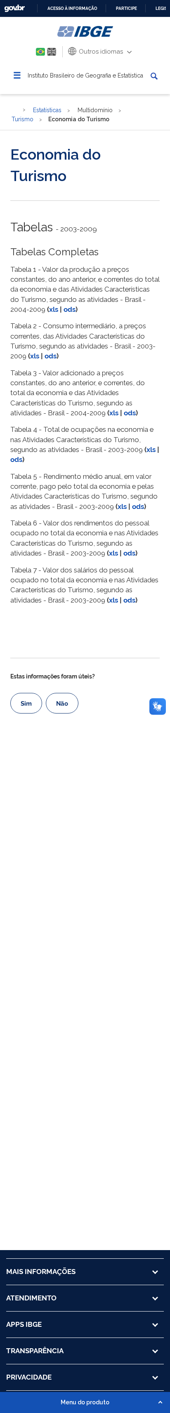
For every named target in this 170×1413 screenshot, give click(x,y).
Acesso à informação (72, 8)
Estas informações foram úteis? (52, 676)
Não (62, 703)
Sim (26, 703)
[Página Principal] (14, 109)
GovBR (14, 8)
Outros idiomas (100, 51)
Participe (126, 8)
